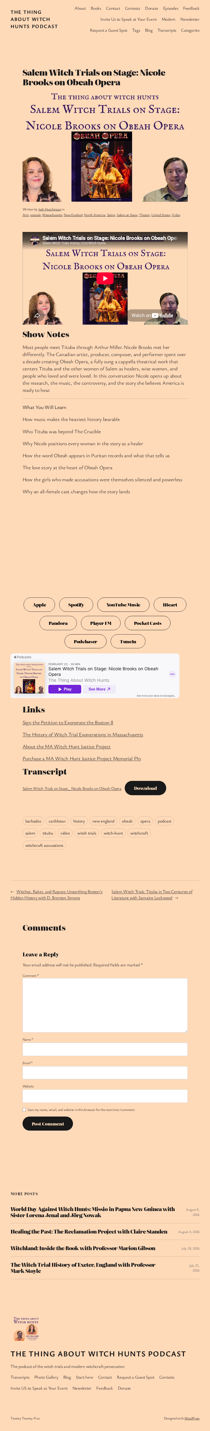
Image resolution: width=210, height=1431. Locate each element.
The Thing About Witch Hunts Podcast (34, 19)
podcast (164, 821)
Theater (144, 214)
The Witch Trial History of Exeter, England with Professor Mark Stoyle (82, 1268)
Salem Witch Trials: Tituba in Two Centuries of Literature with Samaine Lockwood (151, 894)
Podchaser (85, 641)
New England (73, 214)
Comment (31, 975)
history (79, 821)
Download (145, 788)
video (65, 833)
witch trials (86, 833)
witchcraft (139, 833)
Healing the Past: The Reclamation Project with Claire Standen (88, 1231)
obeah (127, 821)
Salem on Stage (127, 214)
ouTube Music (123, 604)
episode (35, 214)
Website (28, 1086)
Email (28, 1062)
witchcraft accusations (44, 845)
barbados (33, 821)
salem (30, 833)
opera (145, 821)
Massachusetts (52, 214)
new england (103, 821)
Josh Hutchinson (49, 209)
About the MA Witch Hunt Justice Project (67, 746)
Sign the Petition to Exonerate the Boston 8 (68, 722)
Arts (26, 214)
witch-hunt (113, 833)
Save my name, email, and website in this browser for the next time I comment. (81, 1109)
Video (176, 214)
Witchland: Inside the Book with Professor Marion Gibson (82, 1248)
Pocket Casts (148, 623)
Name (28, 1039)
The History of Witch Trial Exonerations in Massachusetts (83, 734)
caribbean (57, 821)
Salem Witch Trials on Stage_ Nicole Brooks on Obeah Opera (72, 788)
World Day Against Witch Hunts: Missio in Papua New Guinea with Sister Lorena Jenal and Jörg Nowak (92, 1212)
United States (160, 214)
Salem (111, 214)
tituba (48, 833)
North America (94, 214)
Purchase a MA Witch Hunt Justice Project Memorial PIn (82, 758)
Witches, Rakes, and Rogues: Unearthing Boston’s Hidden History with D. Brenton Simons (56, 894)
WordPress (192, 1418)
